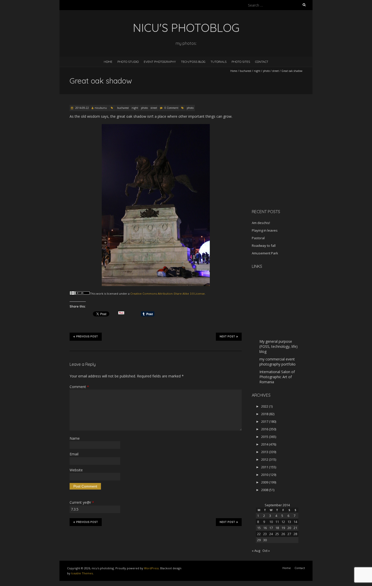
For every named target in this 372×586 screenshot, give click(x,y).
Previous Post (87, 336)
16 (265, 528)
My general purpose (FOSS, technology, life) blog (278, 346)
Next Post (227, 336)
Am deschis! (261, 222)
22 (259, 534)
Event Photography (160, 62)
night (257, 71)
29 (259, 540)
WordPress (151, 568)
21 (295, 528)
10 (271, 521)
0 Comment (171, 108)
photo (266, 71)
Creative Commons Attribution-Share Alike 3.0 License (167, 293)
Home (108, 62)
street (275, 71)
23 (265, 534)
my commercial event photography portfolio (277, 362)
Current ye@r (82, 502)
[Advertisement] (283, 169)
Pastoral (258, 238)
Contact (261, 62)
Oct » (266, 550)
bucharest (245, 71)
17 (271, 528)
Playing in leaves (265, 230)
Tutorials (218, 62)
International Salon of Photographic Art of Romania (277, 376)
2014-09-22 (81, 108)
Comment (79, 386)
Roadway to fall (264, 245)
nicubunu (101, 108)
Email (74, 454)
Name (75, 438)
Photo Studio (128, 62)
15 (259, 528)
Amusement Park (265, 253)
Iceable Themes (82, 573)
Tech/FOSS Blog (193, 62)
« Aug (256, 550)
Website (76, 470)
